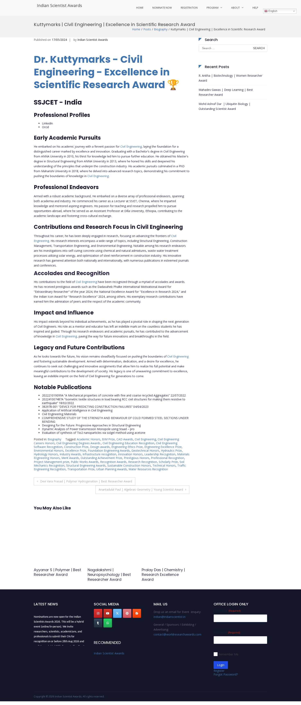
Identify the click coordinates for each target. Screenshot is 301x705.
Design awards (100, 447)
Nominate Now (162, 7)
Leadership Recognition (159, 454)
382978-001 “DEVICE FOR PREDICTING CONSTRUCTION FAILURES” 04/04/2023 (95, 407)
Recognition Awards (113, 462)
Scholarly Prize (168, 462)
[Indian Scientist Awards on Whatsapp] (107, 623)
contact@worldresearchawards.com (177, 634)
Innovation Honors (130, 454)
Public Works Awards (84, 462)
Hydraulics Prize (171, 450)
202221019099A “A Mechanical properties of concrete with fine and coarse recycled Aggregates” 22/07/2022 (114, 395)
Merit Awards (70, 458)
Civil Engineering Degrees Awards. (78, 443)
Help (255, 7)
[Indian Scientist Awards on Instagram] (98, 613)
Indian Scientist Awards (59, 5)
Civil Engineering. (98, 176)
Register (219, 671)
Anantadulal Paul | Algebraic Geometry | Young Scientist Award (141, 489)
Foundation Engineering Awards (109, 450)
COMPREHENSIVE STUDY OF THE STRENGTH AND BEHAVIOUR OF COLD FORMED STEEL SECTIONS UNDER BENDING (115, 420)
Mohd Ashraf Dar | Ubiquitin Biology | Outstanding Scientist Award (224, 106)
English (272, 11)
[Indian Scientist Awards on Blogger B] (136, 613)
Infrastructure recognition (99, 454)
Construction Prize (76, 447)
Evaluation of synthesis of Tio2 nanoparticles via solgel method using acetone (93, 433)
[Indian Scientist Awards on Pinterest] (127, 613)
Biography (160, 29)
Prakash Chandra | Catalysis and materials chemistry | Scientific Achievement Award (55, 577)
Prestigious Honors (136, 458)
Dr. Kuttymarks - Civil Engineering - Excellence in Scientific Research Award (102, 72)
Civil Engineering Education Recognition (128, 443)
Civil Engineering (131, 146)
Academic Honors (88, 439)
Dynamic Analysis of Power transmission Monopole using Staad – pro (88, 429)
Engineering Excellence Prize (163, 447)
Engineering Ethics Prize (127, 447)
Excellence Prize (75, 450)
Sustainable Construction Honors (129, 465)
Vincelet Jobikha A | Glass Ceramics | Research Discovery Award (111, 574)
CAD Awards (125, 439)
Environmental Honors (48, 450)
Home (139, 7)
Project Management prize (51, 462)
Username (227, 611)
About (235, 7)
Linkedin (47, 123)
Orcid (45, 127)
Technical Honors (164, 465)
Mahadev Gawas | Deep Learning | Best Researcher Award (226, 92)
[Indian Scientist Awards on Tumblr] (98, 623)
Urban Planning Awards (111, 469)
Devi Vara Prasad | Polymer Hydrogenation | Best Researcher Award (86, 481)
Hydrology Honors (46, 454)
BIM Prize (108, 439)
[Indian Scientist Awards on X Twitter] (117, 613)
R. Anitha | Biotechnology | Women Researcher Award (230, 78)
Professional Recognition (167, 458)
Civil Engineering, (67, 336)
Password (227, 632)
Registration (189, 7)
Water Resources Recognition (148, 469)
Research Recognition (142, 462)
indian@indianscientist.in (170, 617)
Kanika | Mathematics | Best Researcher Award (163, 572)
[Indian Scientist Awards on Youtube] (107, 613)
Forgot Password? (226, 674)
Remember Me (228, 654)
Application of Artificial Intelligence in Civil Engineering (77, 410)
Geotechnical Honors (145, 450)
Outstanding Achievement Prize (101, 458)
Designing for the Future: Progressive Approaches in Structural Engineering (91, 425)
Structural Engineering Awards (86, 465)
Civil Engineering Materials (59, 414)
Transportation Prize (81, 469)
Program (212, 7)
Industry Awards (70, 454)
